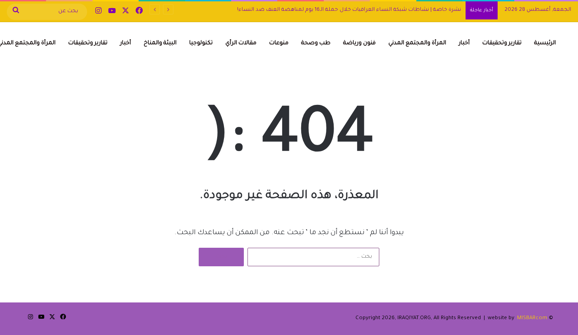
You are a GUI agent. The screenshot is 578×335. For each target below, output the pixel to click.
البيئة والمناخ (160, 43)
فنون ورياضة (359, 43)
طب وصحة (316, 43)
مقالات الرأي (240, 43)
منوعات (279, 43)
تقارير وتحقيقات (502, 43)
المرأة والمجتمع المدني (417, 43)
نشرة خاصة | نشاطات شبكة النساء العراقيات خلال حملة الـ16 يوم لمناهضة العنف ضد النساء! (349, 10)
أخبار (464, 43)
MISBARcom (532, 318)
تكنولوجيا (201, 43)
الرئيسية (545, 43)
